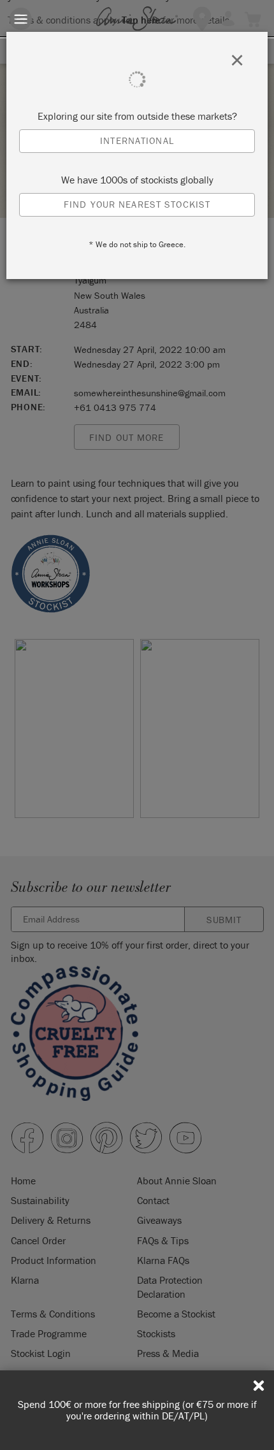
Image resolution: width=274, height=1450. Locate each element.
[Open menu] (21, 19)
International (137, 140)
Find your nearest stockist (137, 204)
